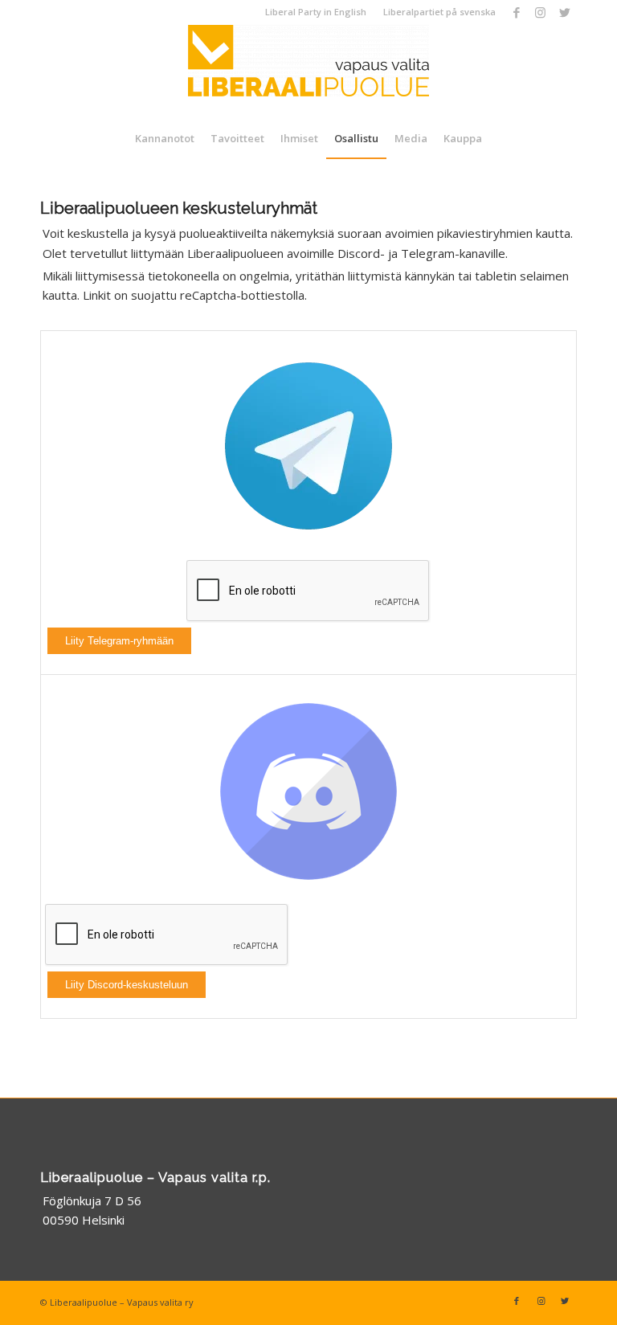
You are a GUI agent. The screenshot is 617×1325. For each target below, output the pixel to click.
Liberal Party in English (315, 12)
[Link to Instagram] (540, 12)
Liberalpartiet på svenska (439, 12)
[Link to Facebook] (516, 12)
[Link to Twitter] (565, 12)
